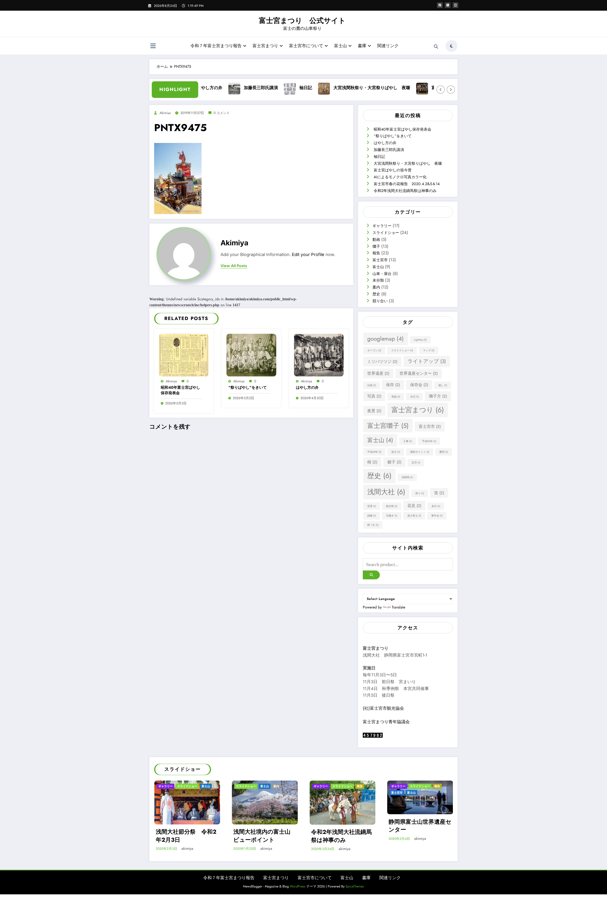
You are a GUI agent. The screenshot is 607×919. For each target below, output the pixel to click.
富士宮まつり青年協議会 (386, 722)
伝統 (371, 385)
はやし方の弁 (307, 387)
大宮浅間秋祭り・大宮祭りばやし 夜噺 (351, 88)
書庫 (362, 46)
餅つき (372, 525)
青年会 (436, 515)
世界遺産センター (419, 373)
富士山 (340, 46)
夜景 (374, 411)
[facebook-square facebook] (440, 5)
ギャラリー (381, 226)
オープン (374, 350)
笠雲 (371, 506)
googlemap (385, 338)
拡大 (395, 452)
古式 (414, 396)
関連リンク (388, 46)
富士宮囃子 (388, 425)
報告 (376, 253)
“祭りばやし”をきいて (247, 387)
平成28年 (374, 452)
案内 (376, 287)
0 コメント (222, 112)
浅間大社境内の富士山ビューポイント (261, 836)
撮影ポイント (419, 452)
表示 (436, 506)
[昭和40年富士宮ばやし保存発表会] (184, 354)
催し (442, 385)
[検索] (436, 47)
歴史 (376, 294)
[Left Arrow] (440, 89)
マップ (428, 350)
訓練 (371, 515)
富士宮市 (380, 260)
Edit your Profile (308, 254)
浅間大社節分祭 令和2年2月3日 (186, 836)
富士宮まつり (265, 46)
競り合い (380, 301)
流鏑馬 (407, 477)
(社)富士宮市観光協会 (383, 708)
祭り (419, 493)
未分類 (378, 280)
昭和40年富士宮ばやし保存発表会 (180, 390)
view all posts (234, 266)
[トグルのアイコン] (152, 46)
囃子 (376, 246)
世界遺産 (378, 373)
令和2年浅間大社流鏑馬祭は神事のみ (405, 190)
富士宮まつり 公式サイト (302, 20)
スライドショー (385, 232)
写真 (374, 396)
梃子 (394, 462)
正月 (416, 462)
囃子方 (438, 396)
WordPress (297, 886)
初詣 (395, 396)
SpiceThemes (354, 886)
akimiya (165, 112)
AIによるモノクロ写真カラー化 (400, 177)
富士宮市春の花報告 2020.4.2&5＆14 (407, 184)
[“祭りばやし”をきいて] (251, 354)
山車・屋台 (381, 273)
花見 (414, 505)
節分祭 (391, 506)
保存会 (419, 385)
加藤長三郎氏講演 (240, 88)
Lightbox (420, 340)
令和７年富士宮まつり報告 (216, 46)
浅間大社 (386, 492)
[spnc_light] (451, 46)
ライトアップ (427, 361)
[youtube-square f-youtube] (455, 5)
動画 (376, 239)
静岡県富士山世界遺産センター (420, 825)
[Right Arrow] (451, 89)
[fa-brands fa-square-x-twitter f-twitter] (448, 5)
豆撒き (391, 515)
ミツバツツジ (382, 361)
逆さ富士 (414, 515)
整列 (443, 452)
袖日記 (284, 88)
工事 (407, 441)
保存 (393, 385)
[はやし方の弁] (319, 354)
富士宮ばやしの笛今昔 (432, 88)
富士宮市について (306, 46)
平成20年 (429, 441)
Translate (398, 607)
